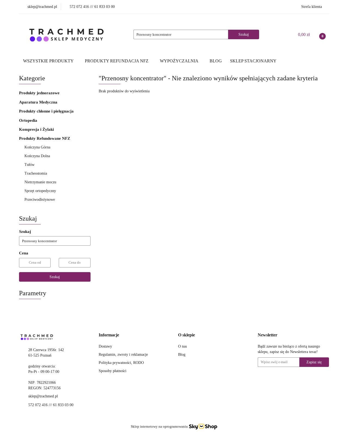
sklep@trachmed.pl (43, 396)
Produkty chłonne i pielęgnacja (47, 111)
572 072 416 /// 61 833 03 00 (50, 405)
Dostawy (105, 346)
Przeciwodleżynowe (40, 199)
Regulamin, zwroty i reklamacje (123, 354)
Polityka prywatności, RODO (121, 363)
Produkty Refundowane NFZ (45, 138)
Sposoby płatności (112, 371)
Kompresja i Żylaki (37, 129)
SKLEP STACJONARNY (253, 61)
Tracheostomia (36, 173)
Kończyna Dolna (37, 156)
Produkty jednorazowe (40, 93)
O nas (182, 346)
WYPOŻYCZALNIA (179, 61)
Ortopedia (28, 120)
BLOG (216, 61)
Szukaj (54, 277)
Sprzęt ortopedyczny (40, 191)
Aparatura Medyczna (38, 102)
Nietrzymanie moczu (40, 182)
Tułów (30, 165)
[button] (109, 335)
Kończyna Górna (37, 147)
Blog (181, 354)
